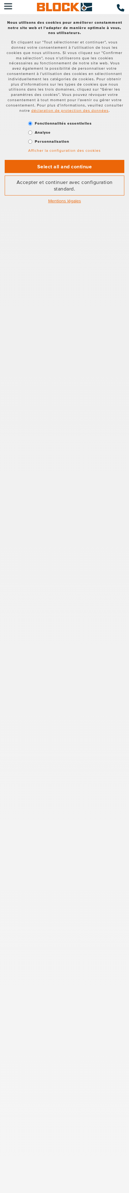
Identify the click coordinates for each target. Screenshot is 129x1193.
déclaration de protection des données (70, 110)
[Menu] (8, 7)
